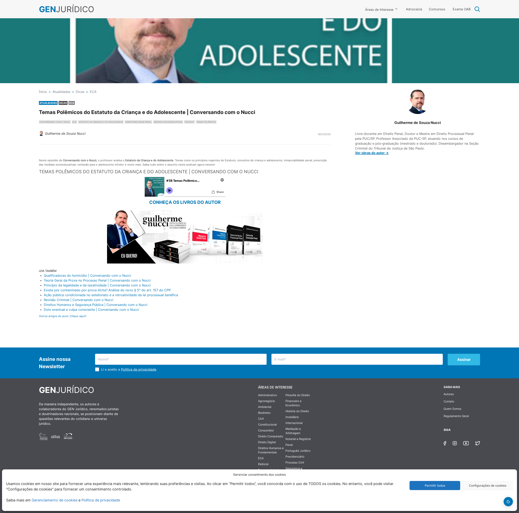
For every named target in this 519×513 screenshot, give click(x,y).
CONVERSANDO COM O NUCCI (55, 122)
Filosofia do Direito (297, 395)
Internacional (293, 423)
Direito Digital (267, 442)
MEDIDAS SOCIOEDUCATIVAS (168, 122)
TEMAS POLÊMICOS (206, 122)
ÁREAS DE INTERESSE (275, 387)
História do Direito (297, 411)
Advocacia (414, 9)
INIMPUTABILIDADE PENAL (138, 122)
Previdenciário (294, 456)
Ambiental (264, 407)
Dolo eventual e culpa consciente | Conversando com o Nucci (91, 310)
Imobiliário (292, 417)
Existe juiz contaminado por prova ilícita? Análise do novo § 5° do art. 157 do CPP (107, 290)
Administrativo (267, 395)
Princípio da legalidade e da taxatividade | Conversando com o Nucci (97, 285)
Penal (289, 444)
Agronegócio (266, 401)
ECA (74, 122)
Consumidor (266, 430)
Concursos (437, 9)
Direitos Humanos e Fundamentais (271, 450)
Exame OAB (462, 9)
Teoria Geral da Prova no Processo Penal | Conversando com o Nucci (97, 280)
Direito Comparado (270, 436)
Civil (261, 418)
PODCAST (189, 122)
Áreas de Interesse (379, 10)
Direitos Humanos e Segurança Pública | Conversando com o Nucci (95, 305)
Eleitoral (263, 464)
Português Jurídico (297, 450)
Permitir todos (435, 485)
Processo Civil (294, 462)
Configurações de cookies (487, 485)
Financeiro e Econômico (293, 403)
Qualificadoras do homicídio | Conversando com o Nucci (87, 275)
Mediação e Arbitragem (293, 431)
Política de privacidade (100, 500)
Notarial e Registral (298, 439)
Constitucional (267, 424)
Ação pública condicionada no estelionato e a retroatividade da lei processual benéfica (111, 295)
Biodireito (264, 412)
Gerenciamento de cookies (54, 500)
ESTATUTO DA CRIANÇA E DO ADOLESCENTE (101, 122)
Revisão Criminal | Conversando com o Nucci (78, 300)
